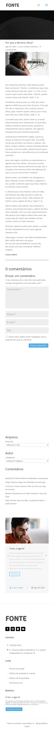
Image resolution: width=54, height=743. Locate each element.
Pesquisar (43, 366)
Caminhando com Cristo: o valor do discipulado (26, 391)
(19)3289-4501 (15, 645)
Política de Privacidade (19, 678)
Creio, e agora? (11, 379)
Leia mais (14, 574)
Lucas (15, 417)
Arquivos (9, 441)
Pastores (34, 46)
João (8, 417)
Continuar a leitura (14, 709)
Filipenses (38, 412)
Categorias (10, 457)
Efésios (29, 412)
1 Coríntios (10, 412)
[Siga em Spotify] (18, 629)
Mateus (23, 417)
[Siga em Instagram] (13, 629)
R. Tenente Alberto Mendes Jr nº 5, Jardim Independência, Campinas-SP (27, 651)
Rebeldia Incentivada (14, 387)
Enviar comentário (39, 345)
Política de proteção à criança (22, 673)
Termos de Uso (15, 683)
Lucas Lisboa (23, 46)
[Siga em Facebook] (7, 629)
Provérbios (33, 417)
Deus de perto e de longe (16, 383)
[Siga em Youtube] (23, 629)
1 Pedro (20, 412)
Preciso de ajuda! (16, 668)
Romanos (9, 421)
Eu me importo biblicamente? (18, 395)
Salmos (19, 421)
